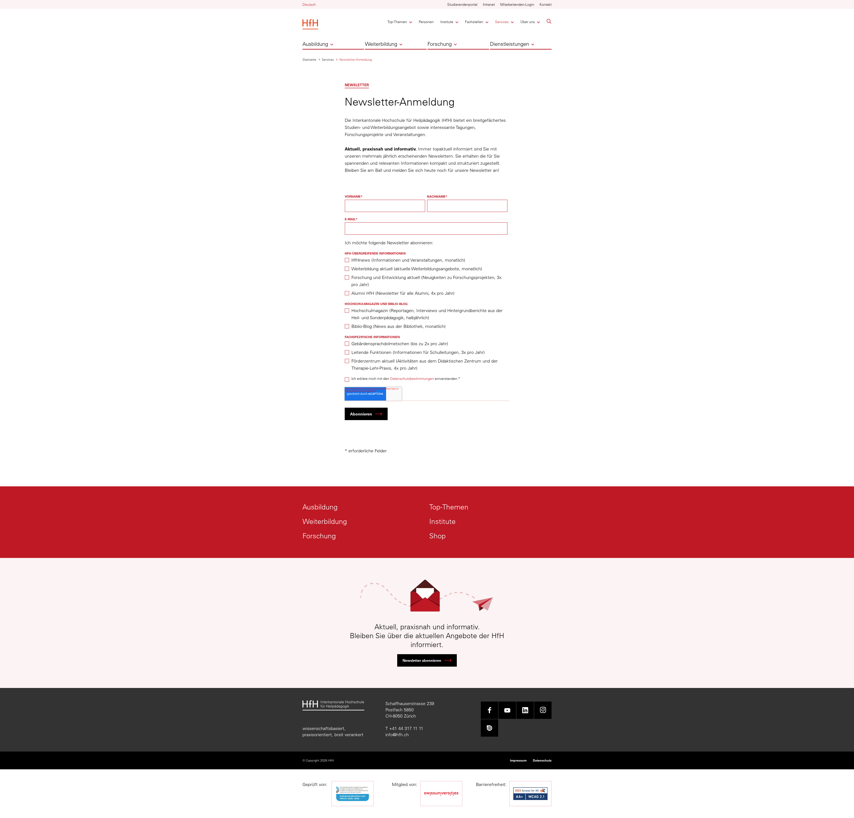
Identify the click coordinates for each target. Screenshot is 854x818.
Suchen (549, 21)
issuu (489, 728)
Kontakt (546, 4)
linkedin (525, 710)
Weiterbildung (381, 43)
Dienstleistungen (509, 43)
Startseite (309, 60)
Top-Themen (397, 22)
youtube (507, 710)
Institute (447, 22)
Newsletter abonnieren (422, 660)
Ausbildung (315, 43)
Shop (437, 535)
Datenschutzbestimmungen (412, 378)
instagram (543, 710)
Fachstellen (474, 22)
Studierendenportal (462, 4)
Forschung (439, 43)
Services (502, 22)
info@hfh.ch (397, 734)
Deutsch (309, 4)
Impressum (518, 760)
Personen (426, 22)
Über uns (527, 22)
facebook (489, 710)
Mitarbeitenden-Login (517, 4)
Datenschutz (542, 760)
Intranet (489, 4)
